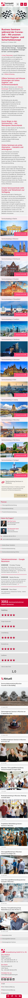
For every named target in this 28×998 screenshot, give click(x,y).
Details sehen (20, 495)
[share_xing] (8, 996)
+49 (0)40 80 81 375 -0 (10, 960)
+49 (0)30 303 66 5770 (10, 970)
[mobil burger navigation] (17, 4)
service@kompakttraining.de (9, 974)
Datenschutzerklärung (8, 990)
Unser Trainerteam (7, 55)
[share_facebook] (12, 996)
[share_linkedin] (20, 996)
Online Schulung (9, 74)
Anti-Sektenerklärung (8, 987)
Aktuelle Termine (20, 234)
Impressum (5, 993)
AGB (3, 983)
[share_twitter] (16, 996)
